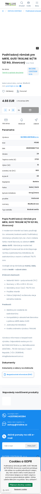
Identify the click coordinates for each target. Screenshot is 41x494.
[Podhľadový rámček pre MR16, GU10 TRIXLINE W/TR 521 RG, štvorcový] (6, 401)
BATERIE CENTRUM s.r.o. (33, 71)
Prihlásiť (31, 446)
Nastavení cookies (20, 489)
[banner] (10, 4)
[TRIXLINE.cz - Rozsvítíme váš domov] (3, 11)
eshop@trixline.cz (17, 424)
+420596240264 (16, 416)
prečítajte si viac (12, 86)
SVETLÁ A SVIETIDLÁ (15, 11)
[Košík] (29, 4)
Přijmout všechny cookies (20, 485)
